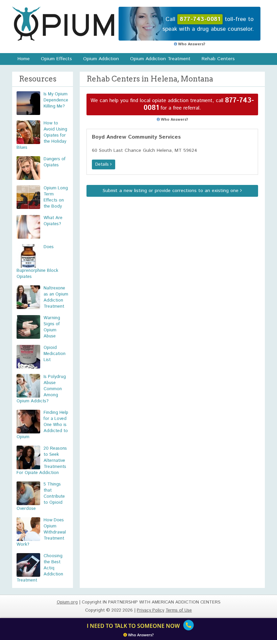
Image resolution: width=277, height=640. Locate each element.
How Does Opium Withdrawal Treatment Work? (41, 532)
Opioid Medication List (55, 354)
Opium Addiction (101, 58)
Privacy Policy (150, 610)
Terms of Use (179, 610)
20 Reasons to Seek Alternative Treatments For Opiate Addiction (42, 460)
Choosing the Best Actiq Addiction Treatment (40, 568)
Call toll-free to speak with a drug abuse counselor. (208, 24)
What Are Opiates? (53, 221)
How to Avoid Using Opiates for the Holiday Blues (42, 135)
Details (102, 164)
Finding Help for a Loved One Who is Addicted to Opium (42, 424)
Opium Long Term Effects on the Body (56, 197)
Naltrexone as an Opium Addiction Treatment (56, 297)
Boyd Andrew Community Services (136, 137)
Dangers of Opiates (55, 162)
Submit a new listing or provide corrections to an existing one (171, 190)
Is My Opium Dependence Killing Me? (56, 100)
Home (24, 58)
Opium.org (63, 24)
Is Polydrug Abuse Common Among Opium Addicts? (41, 389)
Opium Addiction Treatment (160, 58)
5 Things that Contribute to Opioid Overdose (41, 496)
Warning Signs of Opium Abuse (52, 327)
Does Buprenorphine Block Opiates (37, 262)
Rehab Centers (218, 58)
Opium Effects (56, 58)
